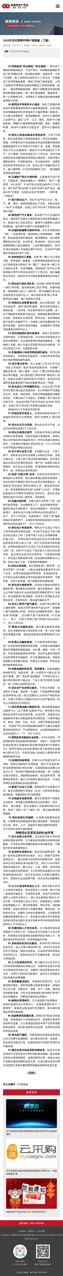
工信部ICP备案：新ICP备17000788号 (31, 1272)
